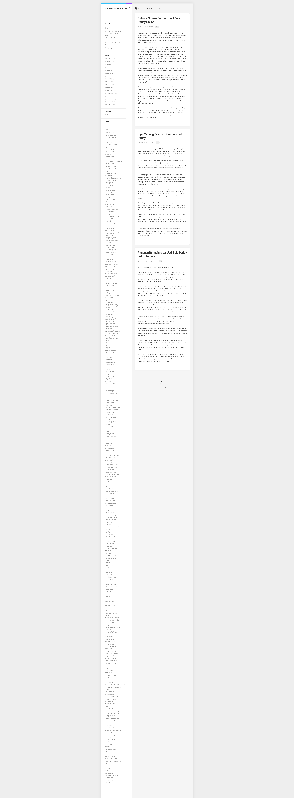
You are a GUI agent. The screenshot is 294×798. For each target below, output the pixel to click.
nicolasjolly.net (108, 434)
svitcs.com (107, 567)
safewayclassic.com (110, 170)
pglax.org (107, 510)
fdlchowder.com (109, 648)
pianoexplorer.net (109, 689)
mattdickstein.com (109, 601)
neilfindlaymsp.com (109, 543)
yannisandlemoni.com (110, 288)
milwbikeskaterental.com (111, 505)
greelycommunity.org (110, 441)
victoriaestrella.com (109, 538)
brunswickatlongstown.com (112, 474)
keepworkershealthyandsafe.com (113, 178)
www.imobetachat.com (110, 600)
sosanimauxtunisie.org (110, 199)
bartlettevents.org (109, 221)
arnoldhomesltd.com (110, 259)
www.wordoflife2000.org (111, 273)
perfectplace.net (109, 354)
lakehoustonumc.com (110, 605)
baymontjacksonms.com (111, 507)
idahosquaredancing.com (111, 275)
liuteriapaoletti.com (109, 514)
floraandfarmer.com (110, 245)
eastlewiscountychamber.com (112, 407)
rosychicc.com (108, 373)
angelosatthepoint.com (110, 553)
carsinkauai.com (109, 732)
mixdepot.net (108, 677)
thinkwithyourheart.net (110, 268)
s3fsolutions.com (109, 247)
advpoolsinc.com (109, 551)
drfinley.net (107, 751)
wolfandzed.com (109, 672)
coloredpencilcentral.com (111, 261)
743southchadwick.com (111, 252)
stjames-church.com (110, 450)
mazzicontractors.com (110, 694)
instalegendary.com (109, 177)
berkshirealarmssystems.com (112, 283)
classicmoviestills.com (110, 386)
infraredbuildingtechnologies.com (113, 238)
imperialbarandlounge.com (111, 264)
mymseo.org (108, 763)
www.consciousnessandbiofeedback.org (115, 684)
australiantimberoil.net (110, 235)
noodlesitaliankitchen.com (111, 180)
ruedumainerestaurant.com (111, 443)
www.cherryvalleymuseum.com (112, 226)
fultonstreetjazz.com (110, 220)
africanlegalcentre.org (110, 438)
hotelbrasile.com (109, 218)
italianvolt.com (108, 281)
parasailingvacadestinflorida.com (113, 735)
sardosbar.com (108, 280)
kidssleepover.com (109, 163)
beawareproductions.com (111, 457)
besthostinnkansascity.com (111, 775)
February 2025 (109, 87)
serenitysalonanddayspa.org (112, 146)
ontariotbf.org (108, 175)
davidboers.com (109, 598)
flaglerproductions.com (110, 417)
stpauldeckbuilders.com (111, 639)
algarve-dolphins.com (110, 496)
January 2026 (109, 73)
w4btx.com (107, 307)
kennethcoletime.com (110, 471)
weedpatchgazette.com (110, 290)
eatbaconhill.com (109, 159)
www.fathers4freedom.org (111, 619)
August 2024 (109, 104)
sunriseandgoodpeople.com (112, 515)
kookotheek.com (109, 206)
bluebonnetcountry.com (110, 190)
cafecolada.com (109, 388)
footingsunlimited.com (110, 641)
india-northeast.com (110, 254)
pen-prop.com (108, 615)
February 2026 (109, 70)
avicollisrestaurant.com (110, 545)
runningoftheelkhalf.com (111, 622)
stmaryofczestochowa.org (111, 464)
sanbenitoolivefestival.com (111, 385)
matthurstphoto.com (110, 727)
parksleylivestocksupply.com (112, 364)
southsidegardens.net (110, 691)
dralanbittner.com (109, 287)
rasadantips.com (109, 154)
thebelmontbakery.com (110, 168)
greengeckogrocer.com (110, 321)
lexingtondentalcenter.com (111, 326)
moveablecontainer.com (111, 223)
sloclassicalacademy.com (111, 410)
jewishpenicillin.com (110, 335)
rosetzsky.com (108, 445)
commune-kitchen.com (110, 429)
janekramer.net (108, 478)
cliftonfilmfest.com (109, 263)
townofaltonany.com (110, 508)
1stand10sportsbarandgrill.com (112, 306)
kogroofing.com (109, 201)
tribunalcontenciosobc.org (111, 409)
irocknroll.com (108, 271)
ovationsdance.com (110, 343)
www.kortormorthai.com (111, 632)
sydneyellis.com (109, 328)
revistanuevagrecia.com (111, 448)
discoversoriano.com (110, 390)
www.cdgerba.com (109, 708)
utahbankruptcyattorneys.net (112, 269)
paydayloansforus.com (110, 166)
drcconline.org (108, 546)
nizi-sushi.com (108, 479)
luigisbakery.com (109, 668)
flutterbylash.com (109, 741)
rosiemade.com (109, 297)
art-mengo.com (108, 481)
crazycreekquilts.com (110, 422)
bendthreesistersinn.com (111, 519)
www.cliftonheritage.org (110, 655)
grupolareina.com (109, 225)
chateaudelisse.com (110, 211)
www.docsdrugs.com (110, 644)
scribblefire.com (109, 357)
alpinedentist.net (109, 202)
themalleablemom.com (110, 469)
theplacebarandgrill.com (111, 548)
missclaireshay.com (110, 132)
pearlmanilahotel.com (110, 194)
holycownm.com (109, 531)
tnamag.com (108, 576)
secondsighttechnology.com (112, 318)
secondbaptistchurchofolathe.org (113, 761)
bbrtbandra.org (108, 189)
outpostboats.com (109, 374)
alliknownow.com (109, 405)
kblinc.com (107, 292)
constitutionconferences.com (112, 564)
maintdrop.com (108, 196)
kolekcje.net (107, 347)
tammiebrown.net (109, 484)
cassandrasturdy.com (110, 383)
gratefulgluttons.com (110, 379)
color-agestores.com (110, 367)
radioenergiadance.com (110, 204)
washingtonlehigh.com (110, 667)
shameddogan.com (110, 589)
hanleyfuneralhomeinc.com (111, 302)
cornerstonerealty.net (110, 682)
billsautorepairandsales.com (112, 718)
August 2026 (109, 58)
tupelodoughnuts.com (110, 299)
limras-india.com (109, 134)
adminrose (151, 26)
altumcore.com (108, 572)
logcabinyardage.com (110, 596)
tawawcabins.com (109, 276)
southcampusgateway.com (111, 209)
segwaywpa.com (109, 582)
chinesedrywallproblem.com (112, 517)
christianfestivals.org (110, 493)
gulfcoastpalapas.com (110, 584)
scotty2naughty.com (110, 452)
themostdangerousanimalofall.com (113, 402)
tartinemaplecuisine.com (111, 476)
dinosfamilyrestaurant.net (111, 237)
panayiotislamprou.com (111, 207)
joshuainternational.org (110, 612)
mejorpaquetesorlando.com (112, 304)
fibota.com (107, 706)
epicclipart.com (108, 192)
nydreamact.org (109, 182)
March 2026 (109, 67)
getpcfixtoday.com (109, 187)
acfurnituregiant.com (110, 149)
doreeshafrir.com (109, 453)
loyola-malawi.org (109, 371)
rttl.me (106, 770)
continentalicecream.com (111, 421)
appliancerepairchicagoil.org (112, 173)
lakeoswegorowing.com (111, 756)
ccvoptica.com (108, 665)
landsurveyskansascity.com (112, 637)
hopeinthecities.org (109, 378)
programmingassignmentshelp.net (113, 161)
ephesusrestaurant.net (110, 698)
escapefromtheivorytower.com (112, 251)
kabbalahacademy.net (110, 311)
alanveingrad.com (109, 498)
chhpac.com (108, 765)
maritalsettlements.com (110, 503)
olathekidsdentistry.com (110, 300)
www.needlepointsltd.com (111, 649)
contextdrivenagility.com (111, 459)
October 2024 (109, 99)
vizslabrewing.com (109, 285)
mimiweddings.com (110, 773)
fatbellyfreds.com (109, 701)
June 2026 (108, 64)
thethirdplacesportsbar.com (111, 696)
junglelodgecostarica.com (111, 491)
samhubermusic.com (110, 780)
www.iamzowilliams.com (111, 686)
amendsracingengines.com (111, 631)
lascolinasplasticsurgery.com (112, 653)
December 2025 (110, 76)
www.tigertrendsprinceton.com (112, 617)
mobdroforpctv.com (110, 381)
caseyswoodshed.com (110, 558)
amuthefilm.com (109, 431)
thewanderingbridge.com (111, 467)
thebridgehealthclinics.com (111, 586)
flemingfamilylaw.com (110, 753)
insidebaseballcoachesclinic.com (113, 730)
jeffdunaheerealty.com (110, 624)
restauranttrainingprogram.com (112, 331)
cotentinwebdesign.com (111, 228)
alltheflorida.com (109, 729)
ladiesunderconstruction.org (112, 232)
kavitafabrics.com (109, 527)
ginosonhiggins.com (110, 500)
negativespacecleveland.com (112, 512)
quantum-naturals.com (110, 720)
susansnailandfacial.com (111, 613)
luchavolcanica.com (110, 529)
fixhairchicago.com (109, 560)
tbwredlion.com (108, 717)
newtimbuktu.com (109, 156)
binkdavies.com (109, 424)
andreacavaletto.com (110, 362)
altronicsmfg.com (109, 158)
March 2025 (109, 84)
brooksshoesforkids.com (111, 577)
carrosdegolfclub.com (110, 242)
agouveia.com (108, 760)
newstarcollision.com (110, 314)
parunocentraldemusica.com (112, 710)
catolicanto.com (109, 349)
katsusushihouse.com (110, 440)
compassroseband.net (110, 570)
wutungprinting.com (110, 502)
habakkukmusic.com (110, 606)
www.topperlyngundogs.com (112, 620)
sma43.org (107, 656)
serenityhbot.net (109, 610)
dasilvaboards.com (109, 412)
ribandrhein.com (109, 345)
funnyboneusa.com (109, 522)
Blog (107, 114)
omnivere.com (108, 152)
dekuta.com (108, 674)
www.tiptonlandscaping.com (112, 661)
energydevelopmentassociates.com (113, 244)
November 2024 (110, 96)
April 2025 (108, 81)
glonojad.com (108, 447)
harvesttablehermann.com (111, 240)
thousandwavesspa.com (111, 539)
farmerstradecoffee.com (111, 594)
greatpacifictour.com (110, 536)
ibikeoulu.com (108, 460)
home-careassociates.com (111, 361)
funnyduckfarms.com (110, 744)
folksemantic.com (109, 278)
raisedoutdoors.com (110, 266)
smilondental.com (109, 312)
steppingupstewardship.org (111, 663)
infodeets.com (108, 142)
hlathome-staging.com (110, 323)
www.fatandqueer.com (110, 634)
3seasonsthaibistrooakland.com (113, 355)
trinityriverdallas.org (109, 352)
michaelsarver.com (109, 319)
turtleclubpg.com (109, 534)
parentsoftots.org (109, 591)
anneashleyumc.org (110, 636)
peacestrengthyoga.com (111, 625)
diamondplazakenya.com (111, 715)
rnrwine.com (108, 754)
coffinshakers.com (109, 462)
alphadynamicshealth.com (111, 739)
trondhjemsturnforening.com (112, 713)
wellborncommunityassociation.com (114, 213)
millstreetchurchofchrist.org (111, 734)
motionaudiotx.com (110, 768)
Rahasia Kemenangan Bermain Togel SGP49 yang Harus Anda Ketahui (113, 33)
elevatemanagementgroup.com (112, 747)
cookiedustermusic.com (111, 524)
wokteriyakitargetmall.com (111, 324)
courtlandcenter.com (110, 541)
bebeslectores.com (109, 233)
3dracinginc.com (109, 398)
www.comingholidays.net (111, 393)
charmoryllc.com (109, 397)
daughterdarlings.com (110, 140)
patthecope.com (109, 565)
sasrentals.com (109, 316)
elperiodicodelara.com (110, 135)
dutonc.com (108, 486)
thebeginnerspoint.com (110, 392)
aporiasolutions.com (110, 581)
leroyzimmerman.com (110, 749)
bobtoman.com (109, 197)
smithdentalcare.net (109, 777)
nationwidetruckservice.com (112, 533)
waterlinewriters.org (109, 588)
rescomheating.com (110, 772)
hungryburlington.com (110, 472)
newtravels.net (108, 165)
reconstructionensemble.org (112, 526)
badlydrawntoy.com (110, 603)
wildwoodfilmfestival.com (111, 214)
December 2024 (110, 93)
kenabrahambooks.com (111, 428)
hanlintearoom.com (110, 742)
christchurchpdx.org (110, 426)
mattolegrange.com (109, 490)
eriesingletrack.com (109, 293)
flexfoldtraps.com (109, 629)
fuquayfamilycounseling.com (112, 758)
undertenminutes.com (110, 151)
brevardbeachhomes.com (111, 249)
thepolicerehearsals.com (111, 404)
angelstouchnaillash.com (111, 309)
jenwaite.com (108, 746)
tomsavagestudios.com (111, 337)
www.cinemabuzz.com (110, 675)
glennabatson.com (109, 414)
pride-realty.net (108, 737)
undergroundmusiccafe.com (112, 778)
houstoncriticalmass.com (111, 400)
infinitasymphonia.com (110, 436)
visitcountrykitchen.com (111, 495)
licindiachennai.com (110, 139)
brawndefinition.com (110, 419)
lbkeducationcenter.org (110, 350)
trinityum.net (108, 692)
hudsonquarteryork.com (111, 705)
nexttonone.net (108, 608)
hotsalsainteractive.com (111, 144)
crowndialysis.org (109, 330)
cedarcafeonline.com (110, 147)
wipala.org (107, 369)
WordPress (162, 388)
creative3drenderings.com (111, 593)
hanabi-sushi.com (109, 670)
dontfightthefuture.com (110, 257)
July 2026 (108, 61)
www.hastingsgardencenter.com (113, 687)
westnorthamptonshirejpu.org (112, 216)
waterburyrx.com (109, 550)
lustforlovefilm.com (109, 433)
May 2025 (108, 78)
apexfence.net (108, 782)
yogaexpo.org (108, 359)
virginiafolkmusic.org (110, 342)
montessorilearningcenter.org (112, 722)
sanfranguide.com (109, 395)
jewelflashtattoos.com (110, 185)
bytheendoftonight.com (110, 376)
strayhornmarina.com (110, 416)
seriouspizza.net (109, 569)
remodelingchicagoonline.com (112, 658)
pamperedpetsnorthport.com (112, 295)
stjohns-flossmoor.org (110, 520)
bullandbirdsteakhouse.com (111, 651)
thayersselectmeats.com (111, 579)
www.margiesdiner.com (110, 646)
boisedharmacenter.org (110, 366)
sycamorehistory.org (110, 680)
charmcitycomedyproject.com (112, 455)
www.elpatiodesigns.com (111, 703)
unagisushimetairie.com (111, 183)
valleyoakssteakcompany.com (112, 557)
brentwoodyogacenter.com (111, 660)
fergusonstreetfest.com (110, 723)
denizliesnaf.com (109, 562)
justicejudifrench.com (110, 465)
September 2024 (110, 101)
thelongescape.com (110, 488)
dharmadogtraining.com (111, 766)
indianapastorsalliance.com (111, 555)
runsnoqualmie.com (110, 643)
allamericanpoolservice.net (111, 333)
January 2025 (109, 90)
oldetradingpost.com (110, 230)
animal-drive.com (109, 574)
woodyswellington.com (110, 699)
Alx (171, 388)
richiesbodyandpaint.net (110, 137)
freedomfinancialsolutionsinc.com (113, 627)
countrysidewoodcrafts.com (112, 171)
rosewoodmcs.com (113, 8)
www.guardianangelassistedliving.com (114, 711)
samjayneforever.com (110, 725)
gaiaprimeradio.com (110, 483)
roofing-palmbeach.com (111, 256)
